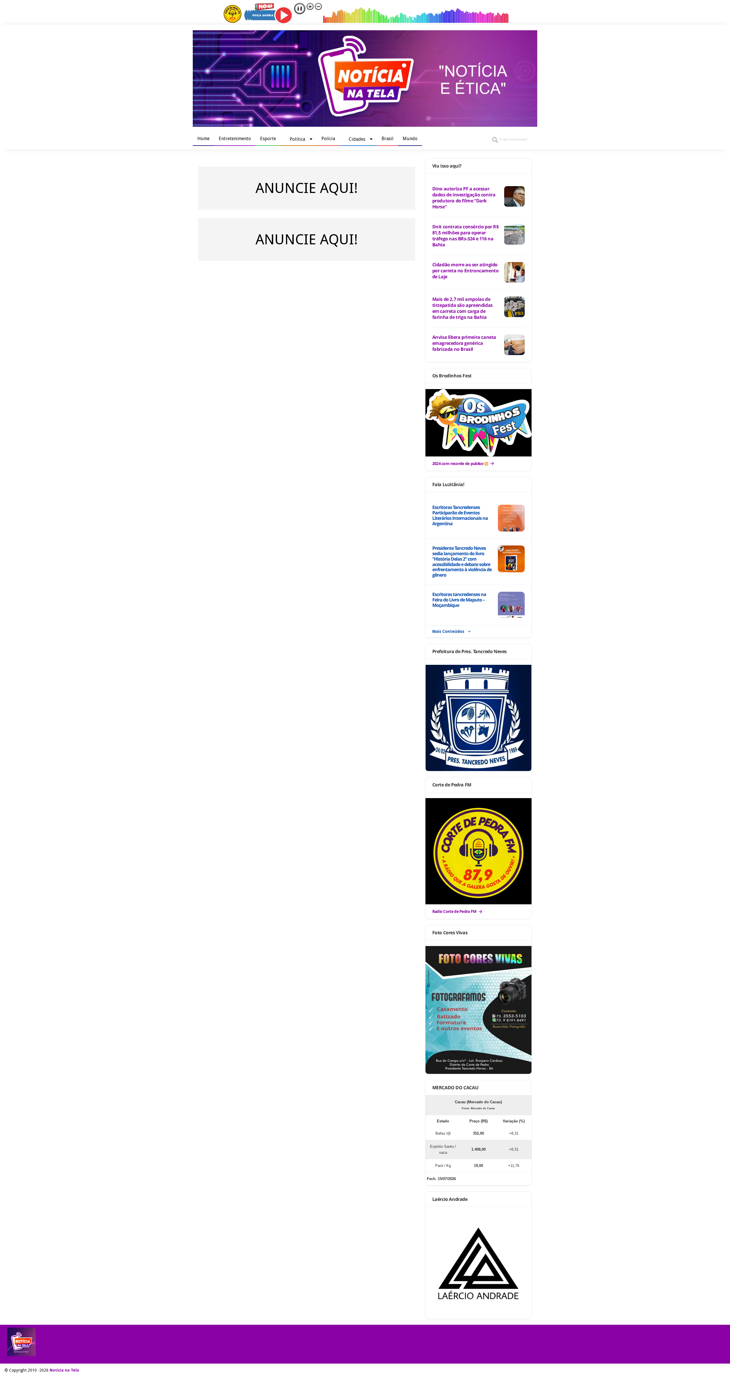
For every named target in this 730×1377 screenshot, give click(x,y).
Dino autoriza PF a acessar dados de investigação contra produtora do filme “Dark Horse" (464, 198)
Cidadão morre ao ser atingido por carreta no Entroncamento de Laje (465, 270)
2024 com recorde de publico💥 (460, 463)
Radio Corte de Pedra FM (454, 911)
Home (203, 138)
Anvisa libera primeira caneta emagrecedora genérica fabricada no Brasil (464, 343)
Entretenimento (235, 138)
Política (297, 139)
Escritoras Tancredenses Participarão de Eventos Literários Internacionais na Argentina (460, 515)
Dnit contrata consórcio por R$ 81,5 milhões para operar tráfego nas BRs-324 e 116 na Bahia (465, 236)
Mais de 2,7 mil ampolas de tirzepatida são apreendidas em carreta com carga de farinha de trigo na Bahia (462, 308)
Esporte (268, 138)
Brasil (388, 138)
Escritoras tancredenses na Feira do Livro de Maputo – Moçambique (459, 599)
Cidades (357, 139)
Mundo (410, 138)
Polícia (328, 138)
